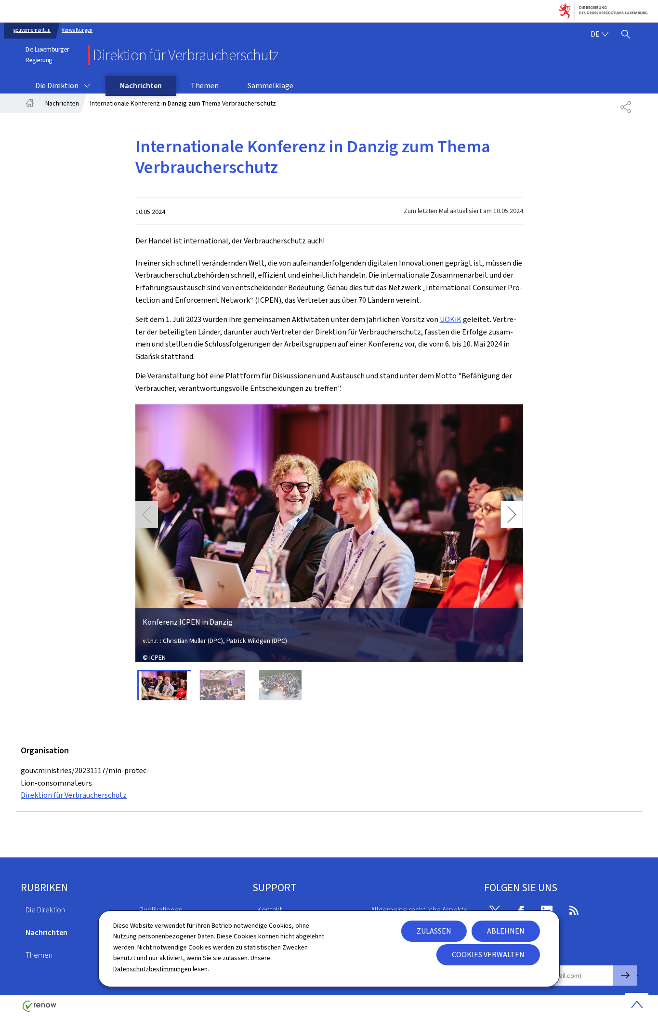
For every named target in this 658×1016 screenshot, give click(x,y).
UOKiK (450, 319)
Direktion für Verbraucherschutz (74, 795)
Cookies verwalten (488, 954)
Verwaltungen (77, 30)
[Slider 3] (281, 685)
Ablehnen (506, 931)
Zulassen (434, 931)
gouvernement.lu (32, 30)
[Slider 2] (223, 685)
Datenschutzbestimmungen (152, 969)
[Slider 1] (164, 685)
